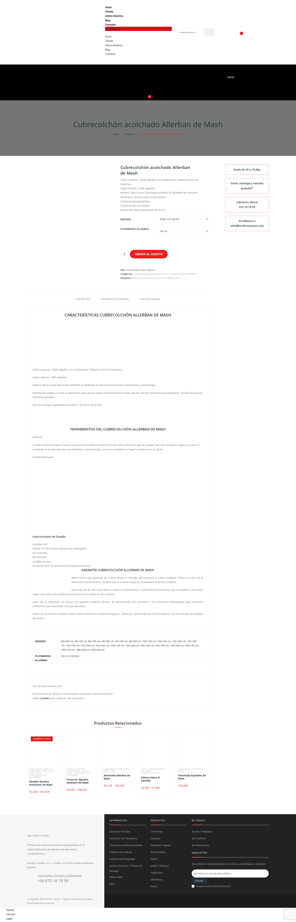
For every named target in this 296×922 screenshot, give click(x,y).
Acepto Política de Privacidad (213, 886)
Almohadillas (158, 852)
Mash (170, 277)
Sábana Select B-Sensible (150, 779)
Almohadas (110, 769)
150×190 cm (117, 645)
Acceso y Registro (202, 831)
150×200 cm (132, 645)
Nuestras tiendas (119, 831)
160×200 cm (177, 645)
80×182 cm (67, 641)
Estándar (74, 656)
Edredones (35, 771)
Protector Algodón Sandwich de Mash (77, 781)
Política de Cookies (120, 852)
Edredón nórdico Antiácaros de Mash (41, 783)
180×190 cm (68, 649)
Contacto (110, 24)
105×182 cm (149, 641)
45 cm (64, 656)
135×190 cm (72, 645)
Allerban (136, 277)
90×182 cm (108, 641)
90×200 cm (135, 641)
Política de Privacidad (122, 859)
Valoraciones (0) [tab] (150, 299)
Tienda (109, 11)
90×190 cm (121, 641)
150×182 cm (102, 645)
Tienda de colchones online (125, 845)
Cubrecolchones (141, 273)
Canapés (156, 838)
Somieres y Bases (161, 845)
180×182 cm (192, 645)
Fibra (44, 771)
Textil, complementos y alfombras (180, 273)
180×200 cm (83, 649)
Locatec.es (49, 903)
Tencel (84, 771)
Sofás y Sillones (160, 865)
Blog (107, 20)
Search (209, 32)
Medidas (125, 219)
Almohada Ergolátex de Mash (192, 777)
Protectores (73, 771)
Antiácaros (146, 277)
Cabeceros (157, 872)
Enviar (199, 880)
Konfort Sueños (52, 899)
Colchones (157, 831)
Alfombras (157, 879)
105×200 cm (179, 641)
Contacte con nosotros (123, 838)
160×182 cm (147, 645)
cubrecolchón (160, 277)
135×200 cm (87, 645)
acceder (45, 698)
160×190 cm (162, 645)
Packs (154, 886)
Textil (154, 859)
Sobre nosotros (114, 15)
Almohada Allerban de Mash (117, 777)
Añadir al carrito (149, 254)
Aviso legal (116, 877)
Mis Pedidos (199, 838)
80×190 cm (81, 641)
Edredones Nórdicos (40, 769)
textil (177, 277)
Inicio (108, 7)
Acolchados (156, 273)
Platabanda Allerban (134, 229)
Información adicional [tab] (115, 299)
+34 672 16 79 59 (53, 880)
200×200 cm (98, 649)
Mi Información (200, 845)
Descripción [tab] (83, 299)
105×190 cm (164, 641)
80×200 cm (94, 641)
